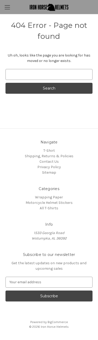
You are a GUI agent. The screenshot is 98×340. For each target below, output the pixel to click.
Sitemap (49, 172)
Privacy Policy (49, 167)
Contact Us (49, 161)
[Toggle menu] (7, 7)
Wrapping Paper (49, 197)
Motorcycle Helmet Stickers (49, 202)
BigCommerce (58, 322)
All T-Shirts (49, 208)
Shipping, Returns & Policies (49, 156)
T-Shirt (49, 150)
